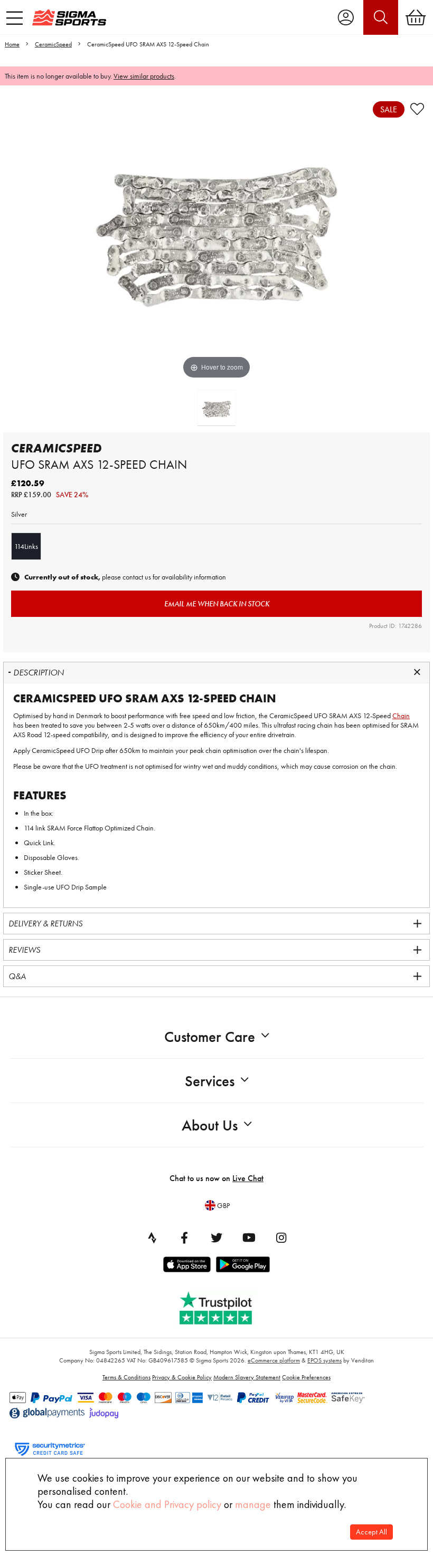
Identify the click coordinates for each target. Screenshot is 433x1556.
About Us (210, 1125)
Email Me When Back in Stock (216, 603)
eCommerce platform (274, 1360)
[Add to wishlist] (417, 109)
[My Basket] (415, 17)
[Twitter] (216, 1237)
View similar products (144, 76)
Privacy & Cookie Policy (182, 1377)
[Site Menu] (14, 18)
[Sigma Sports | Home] (69, 17)
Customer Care (209, 1037)
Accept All (371, 1532)
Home (12, 44)
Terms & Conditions (126, 1377)
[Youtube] (248, 1237)
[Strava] (152, 1237)
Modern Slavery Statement (246, 1377)
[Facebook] (184, 1237)
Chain (401, 715)
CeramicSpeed (53, 44)
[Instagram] (281, 1237)
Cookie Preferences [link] (306, 1377)
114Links (26, 546)
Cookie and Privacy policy (167, 1504)
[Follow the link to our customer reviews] (223, 1305)
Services (209, 1081)
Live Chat (247, 1178)
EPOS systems (324, 1360)
